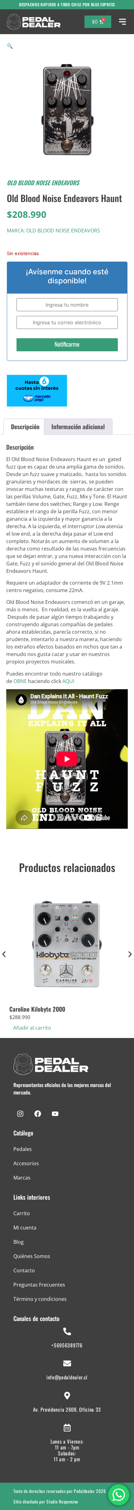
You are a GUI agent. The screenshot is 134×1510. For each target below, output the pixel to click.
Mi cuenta (24, 1227)
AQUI (68, 681)
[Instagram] (20, 1114)
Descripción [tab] (25, 426)
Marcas (22, 1177)
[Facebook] (38, 1114)
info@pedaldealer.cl (67, 1377)
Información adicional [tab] (78, 426)
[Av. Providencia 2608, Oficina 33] (67, 1396)
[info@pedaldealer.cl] (67, 1363)
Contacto (24, 1270)
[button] (10, 46)
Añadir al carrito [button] (32, 1027)
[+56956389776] (67, 1331)
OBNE (20, 681)
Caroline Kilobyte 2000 (37, 1008)
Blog (18, 1241)
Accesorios (26, 1163)
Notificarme (67, 343)
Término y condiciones (40, 1299)
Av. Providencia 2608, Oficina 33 (67, 1409)
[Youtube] (55, 1114)
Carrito (21, 1213)
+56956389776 (66, 1345)
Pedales (22, 1149)
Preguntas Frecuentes (39, 1284)
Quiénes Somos (31, 1256)
